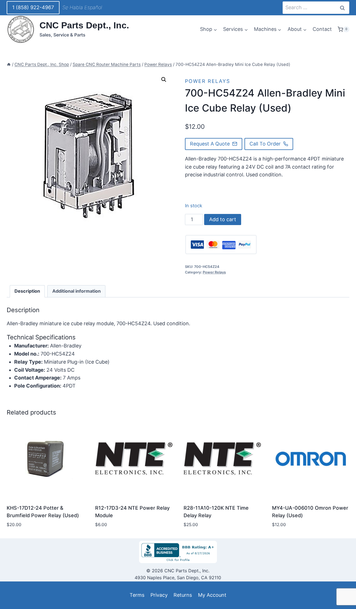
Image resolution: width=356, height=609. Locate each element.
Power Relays (207, 81)
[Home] (9, 64)
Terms (137, 595)
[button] (164, 80)
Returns (183, 595)
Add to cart (222, 219)
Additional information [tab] (76, 291)
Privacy (159, 595)
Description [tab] (27, 291)
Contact (322, 29)
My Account (212, 595)
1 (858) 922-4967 (33, 7)
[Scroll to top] (14, 592)
